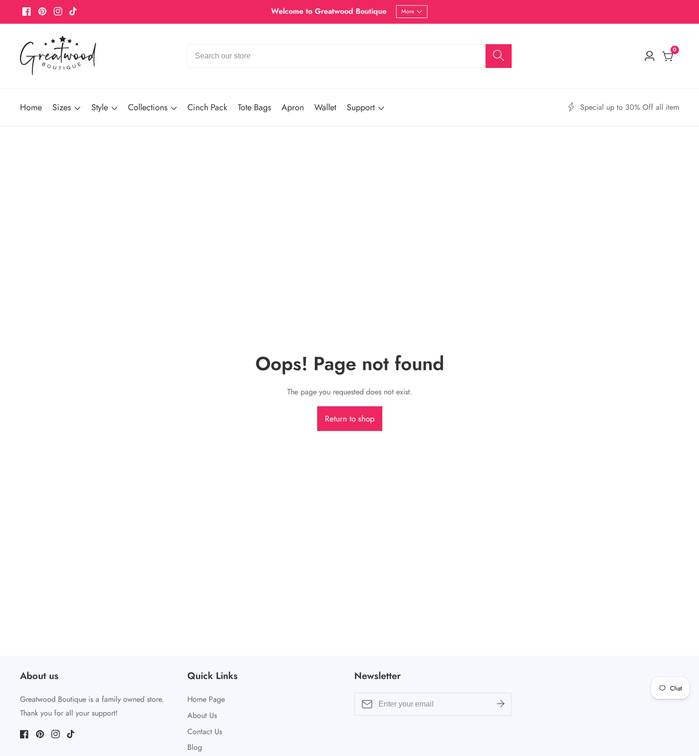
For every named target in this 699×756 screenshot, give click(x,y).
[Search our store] (498, 56)
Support (361, 107)
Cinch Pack (207, 107)
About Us (202, 715)
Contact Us (204, 731)
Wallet (325, 107)
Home (31, 107)
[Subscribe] (500, 704)
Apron (293, 107)
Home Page (206, 699)
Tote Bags (254, 107)
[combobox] (349, 56)
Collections (147, 107)
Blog (194, 747)
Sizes (61, 107)
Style (99, 107)
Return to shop (350, 418)
